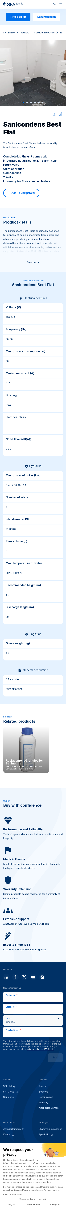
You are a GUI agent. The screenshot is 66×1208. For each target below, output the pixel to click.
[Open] (61, 4)
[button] (23, 102)
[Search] (54, 4)
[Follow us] (6, 977)
